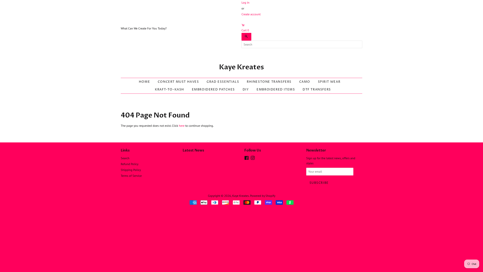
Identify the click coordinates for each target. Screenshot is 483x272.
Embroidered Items (276, 89)
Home (144, 82)
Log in (245, 2)
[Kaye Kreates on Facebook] (246, 158)
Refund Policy (129, 164)
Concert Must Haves (178, 82)
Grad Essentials (223, 82)
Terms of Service (131, 176)
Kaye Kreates (241, 67)
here (182, 126)
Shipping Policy (131, 170)
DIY (246, 89)
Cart (245, 30)
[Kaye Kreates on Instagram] (253, 158)
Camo (304, 82)
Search (125, 158)
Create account (251, 14)
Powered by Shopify (262, 196)
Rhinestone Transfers (269, 82)
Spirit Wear (329, 82)
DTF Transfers (317, 89)
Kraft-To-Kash (169, 89)
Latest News (193, 150)
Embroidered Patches (213, 89)
